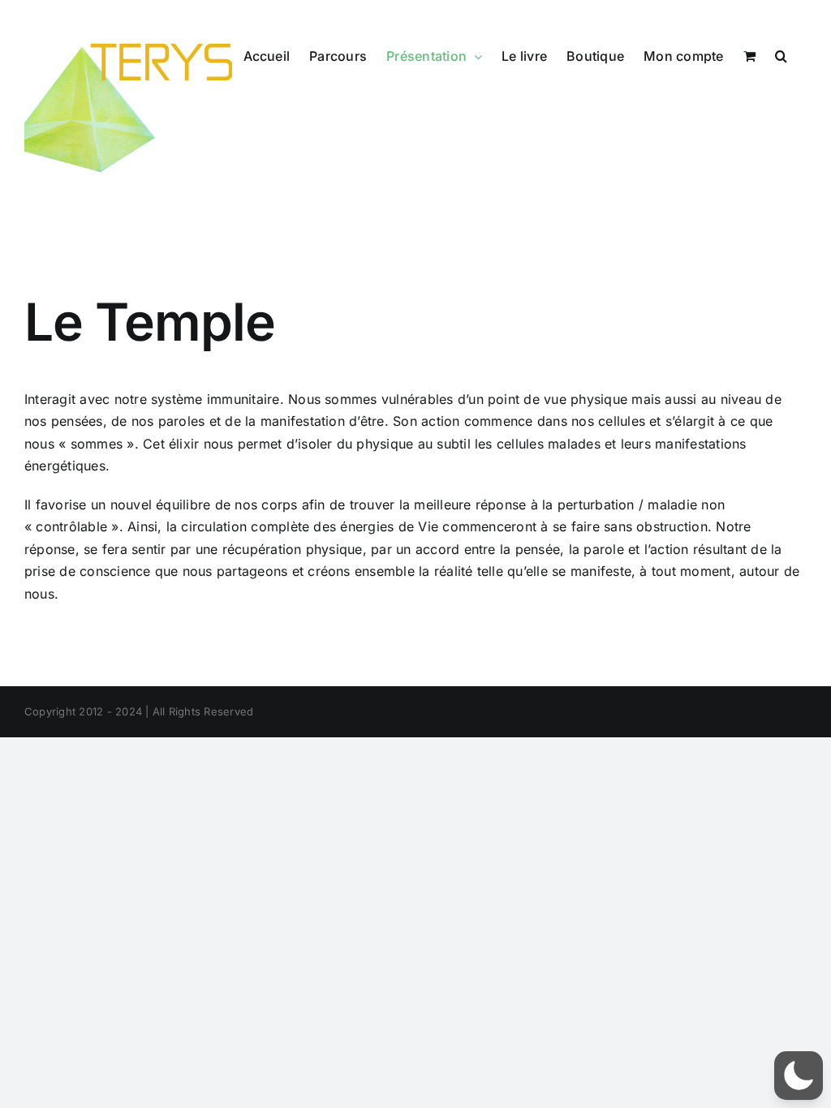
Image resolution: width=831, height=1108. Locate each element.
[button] (781, 56)
